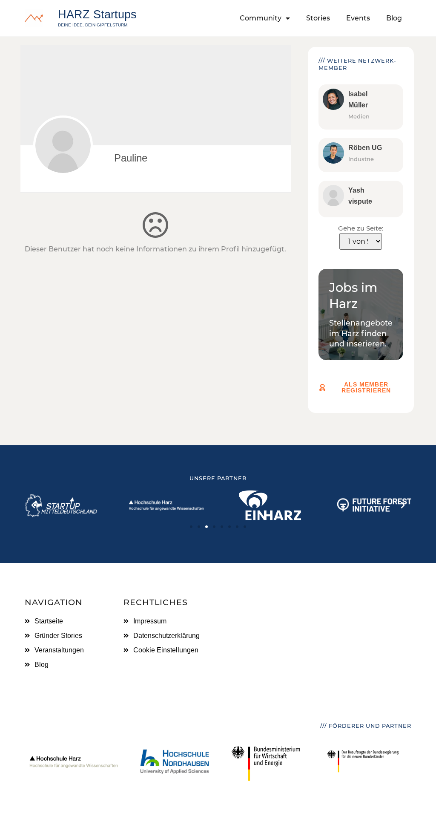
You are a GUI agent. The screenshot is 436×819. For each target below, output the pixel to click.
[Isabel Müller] (333, 99)
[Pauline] (63, 145)
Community (260, 18)
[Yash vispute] (333, 195)
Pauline (130, 158)
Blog (394, 18)
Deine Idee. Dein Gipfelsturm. (93, 25)
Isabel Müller (358, 99)
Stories (318, 18)
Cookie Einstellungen (165, 650)
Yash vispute (360, 196)
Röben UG (365, 147)
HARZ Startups (97, 14)
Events (358, 18)
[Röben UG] (333, 153)
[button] (33, 505)
